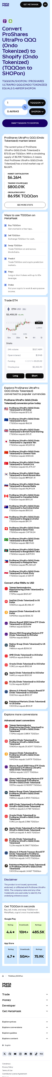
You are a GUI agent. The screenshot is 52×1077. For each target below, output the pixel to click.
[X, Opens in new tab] (4, 1054)
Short (34, 376)
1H (26, 338)
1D (41, 338)
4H (34, 338)
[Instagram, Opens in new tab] (20, 1054)
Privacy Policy (7, 1067)
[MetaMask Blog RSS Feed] (41, 1054)
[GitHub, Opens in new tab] (9, 1054)
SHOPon (36, 111)
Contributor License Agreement (14, 1074)
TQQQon (35, 103)
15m (9, 338)
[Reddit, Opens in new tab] (31, 1054)
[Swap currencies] (25, 107)
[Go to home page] (3, 976)
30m (18, 338)
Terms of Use (7, 1070)
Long (15, 376)
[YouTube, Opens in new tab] (15, 1054)
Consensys (6, 1064)
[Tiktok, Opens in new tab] (36, 1054)
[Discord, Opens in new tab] (25, 1054)
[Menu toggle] (45, 4)
